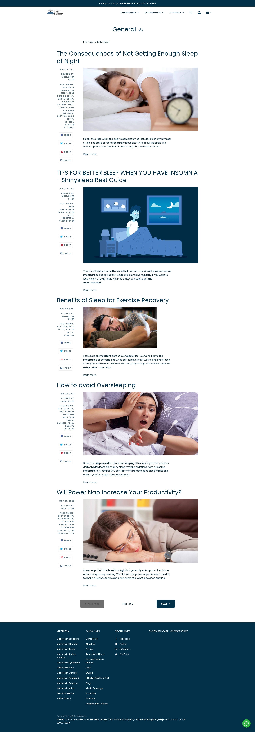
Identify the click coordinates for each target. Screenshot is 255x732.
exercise (69, 335)
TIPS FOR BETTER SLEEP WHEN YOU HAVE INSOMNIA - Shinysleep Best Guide (127, 176)
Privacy (89, 649)
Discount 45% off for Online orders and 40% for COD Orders (127, 3)
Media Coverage (94, 688)
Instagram (125, 649)
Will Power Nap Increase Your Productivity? (119, 492)
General (125, 29)
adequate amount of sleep (67, 90)
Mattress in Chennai (67, 644)
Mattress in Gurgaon (67, 683)
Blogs (88, 683)
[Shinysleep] (54, 12)
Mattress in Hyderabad (68, 662)
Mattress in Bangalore (68, 638)
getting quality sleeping (69, 125)
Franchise (91, 693)
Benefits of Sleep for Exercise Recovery (113, 300)
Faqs (88, 667)
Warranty (90, 698)
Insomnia (67, 218)
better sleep (65, 409)
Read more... (90, 154)
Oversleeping (65, 423)
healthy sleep (65, 518)
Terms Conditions (95, 654)
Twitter (123, 644)
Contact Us (92, 638)
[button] (130, 12)
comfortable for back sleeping (66, 110)
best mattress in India (66, 209)
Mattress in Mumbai (67, 672)
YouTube (124, 654)
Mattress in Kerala (66, 649)
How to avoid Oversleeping (96, 385)
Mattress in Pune (65, 667)
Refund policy (64, 698)
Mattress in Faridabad (68, 678)
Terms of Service (65, 693)
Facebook (125, 638)
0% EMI (89, 672)
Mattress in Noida (65, 688)
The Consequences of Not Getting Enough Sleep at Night (127, 57)
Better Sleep (65, 99)
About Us (90, 644)
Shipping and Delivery (97, 703)
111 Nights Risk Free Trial (97, 678)
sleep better (66, 221)
